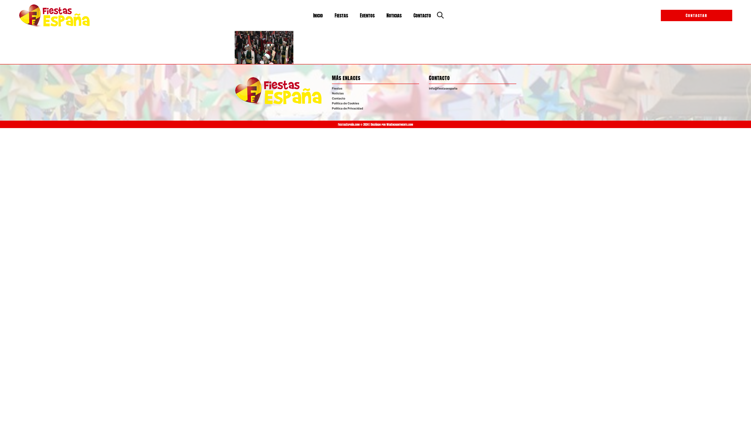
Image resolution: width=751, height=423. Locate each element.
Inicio (318, 15)
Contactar (696, 15)
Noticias (394, 15)
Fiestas (341, 15)
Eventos (367, 15)
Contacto (422, 15)
